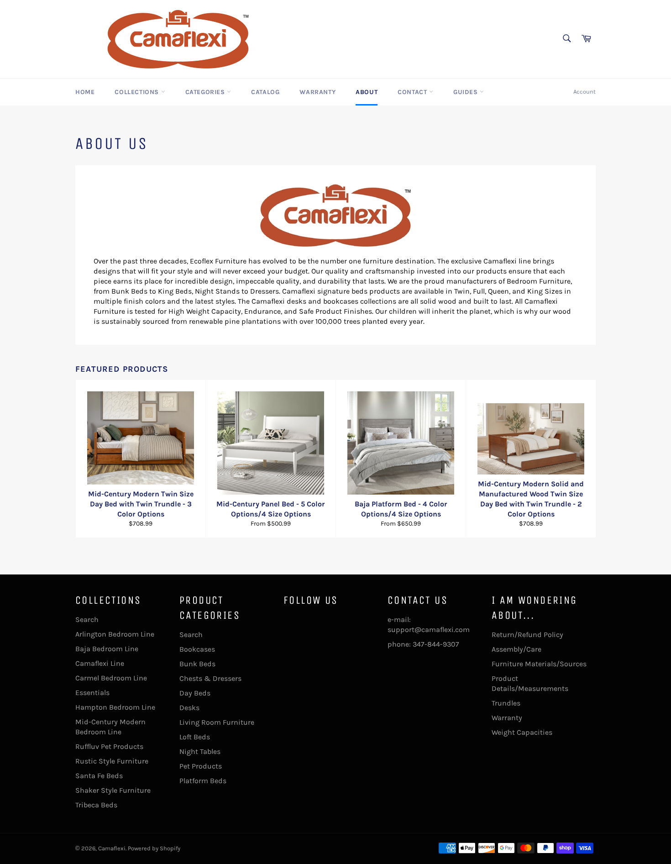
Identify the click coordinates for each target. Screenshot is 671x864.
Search (87, 619)
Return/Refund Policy (527, 634)
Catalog (265, 92)
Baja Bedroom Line (106, 648)
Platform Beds (202, 780)
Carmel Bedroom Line (111, 678)
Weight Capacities (522, 732)
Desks (189, 707)
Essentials (92, 692)
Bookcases (197, 649)
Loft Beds (194, 736)
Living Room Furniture (216, 722)
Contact (413, 92)
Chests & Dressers (210, 678)
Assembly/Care (516, 649)
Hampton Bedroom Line (115, 707)
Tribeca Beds (96, 805)
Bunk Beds (197, 663)
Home (84, 92)
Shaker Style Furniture (113, 790)
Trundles (506, 703)
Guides (466, 92)
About (366, 92)
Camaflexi (112, 848)
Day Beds (194, 693)
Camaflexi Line (99, 663)
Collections (138, 92)
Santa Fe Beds (99, 775)
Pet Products (200, 766)
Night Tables (199, 751)
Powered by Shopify (154, 848)
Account (584, 91)
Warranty (317, 92)
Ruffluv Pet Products (109, 746)
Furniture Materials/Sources (539, 663)
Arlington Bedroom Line (114, 634)
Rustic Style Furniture (111, 761)
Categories (206, 92)
